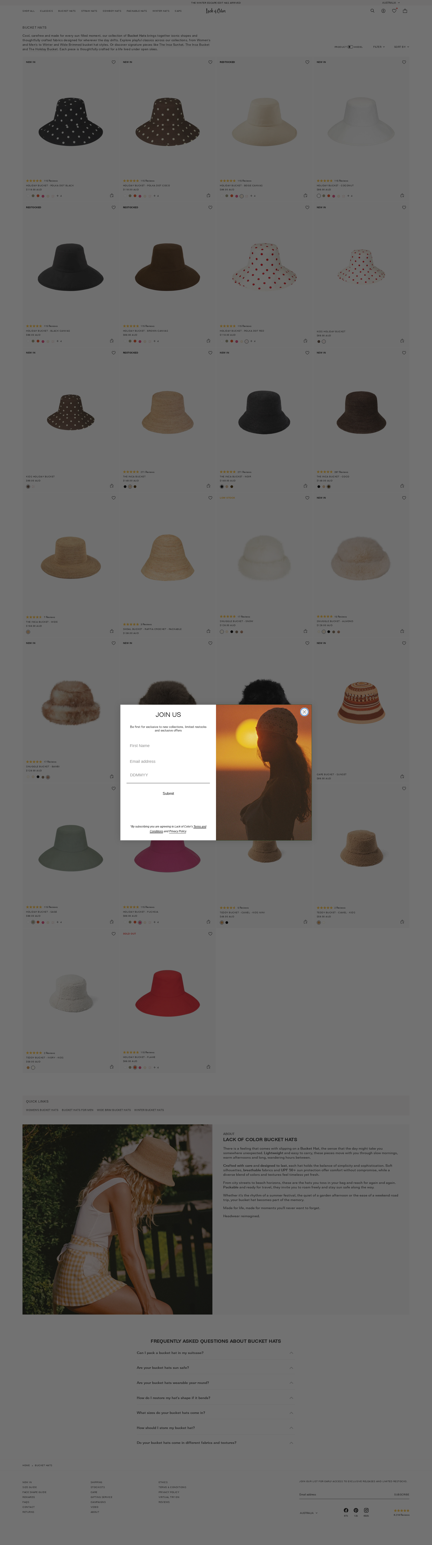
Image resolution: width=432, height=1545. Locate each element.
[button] (168, 783)
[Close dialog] (304, 712)
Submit (168, 793)
